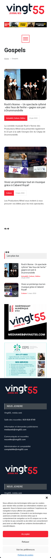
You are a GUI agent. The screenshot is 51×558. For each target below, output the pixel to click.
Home (6, 59)
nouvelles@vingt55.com (15, 439)
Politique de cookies (25, 555)
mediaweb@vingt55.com (15, 429)
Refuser (25, 542)
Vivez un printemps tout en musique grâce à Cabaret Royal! (24, 184)
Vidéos (22, 118)
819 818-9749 (29, 420)
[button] (46, 497)
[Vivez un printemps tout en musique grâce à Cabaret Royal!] (25, 162)
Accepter (25, 534)
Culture (16, 118)
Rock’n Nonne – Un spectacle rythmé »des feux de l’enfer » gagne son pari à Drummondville (25, 107)
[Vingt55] (25, 12)
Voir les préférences (25, 549)
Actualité (9, 118)
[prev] (15, 266)
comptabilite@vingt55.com (16, 449)
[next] (15, 294)
